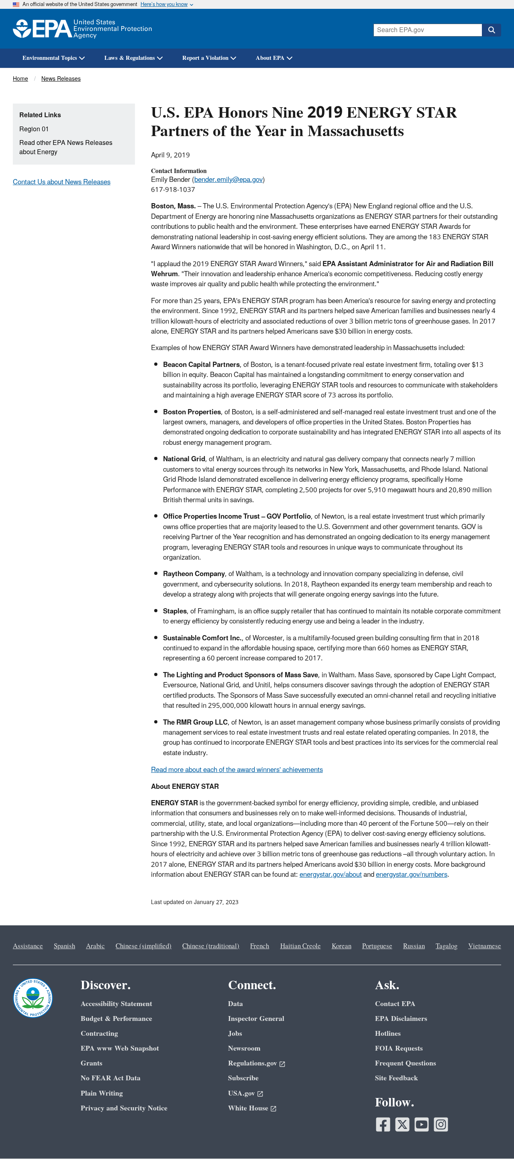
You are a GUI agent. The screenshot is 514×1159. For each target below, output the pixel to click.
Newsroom (244, 1048)
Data (235, 1004)
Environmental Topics (49, 58)
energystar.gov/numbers (411, 875)
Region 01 (34, 129)
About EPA (270, 58)
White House (248, 1108)
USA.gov (241, 1093)
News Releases (61, 79)
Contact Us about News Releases (61, 182)
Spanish (64, 946)
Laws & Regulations (129, 58)
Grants (91, 1063)
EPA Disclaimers (401, 1018)
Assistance (28, 946)
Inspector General (256, 1018)
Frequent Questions (405, 1063)
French (259, 946)
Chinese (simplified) (143, 946)
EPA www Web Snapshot (120, 1048)
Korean (341, 946)
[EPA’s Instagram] (441, 1124)
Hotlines (388, 1033)
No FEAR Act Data (111, 1078)
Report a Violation (205, 58)
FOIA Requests (399, 1048)
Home (20, 79)
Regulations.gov (252, 1063)
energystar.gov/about (331, 875)
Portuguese (377, 946)
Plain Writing (102, 1093)
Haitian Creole (300, 946)
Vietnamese (484, 946)
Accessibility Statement (116, 1004)
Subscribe (243, 1078)
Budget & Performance (116, 1018)
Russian (414, 946)
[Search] (491, 30)
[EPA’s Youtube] (422, 1124)
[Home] (82, 29)
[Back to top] (492, 1137)
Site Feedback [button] (396, 1078)
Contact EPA (395, 1004)
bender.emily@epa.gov (228, 180)
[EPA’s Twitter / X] (402, 1124)
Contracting (99, 1033)
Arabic (95, 946)
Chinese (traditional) (210, 946)
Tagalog (446, 946)
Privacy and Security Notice (124, 1108)
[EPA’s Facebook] (383, 1124)
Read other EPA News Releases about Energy (65, 147)
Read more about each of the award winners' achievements (237, 770)
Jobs (235, 1033)
